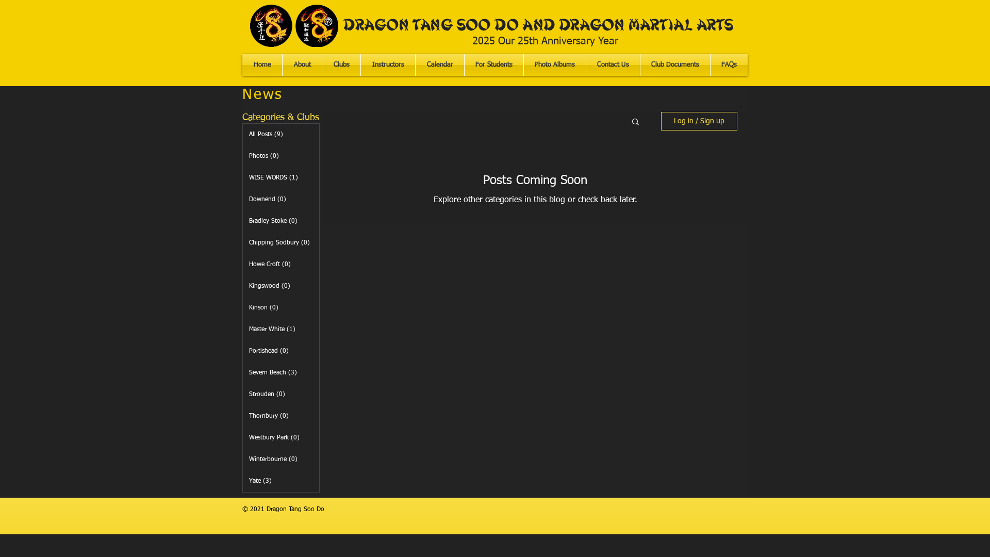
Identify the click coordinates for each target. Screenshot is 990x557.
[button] (494, 65)
